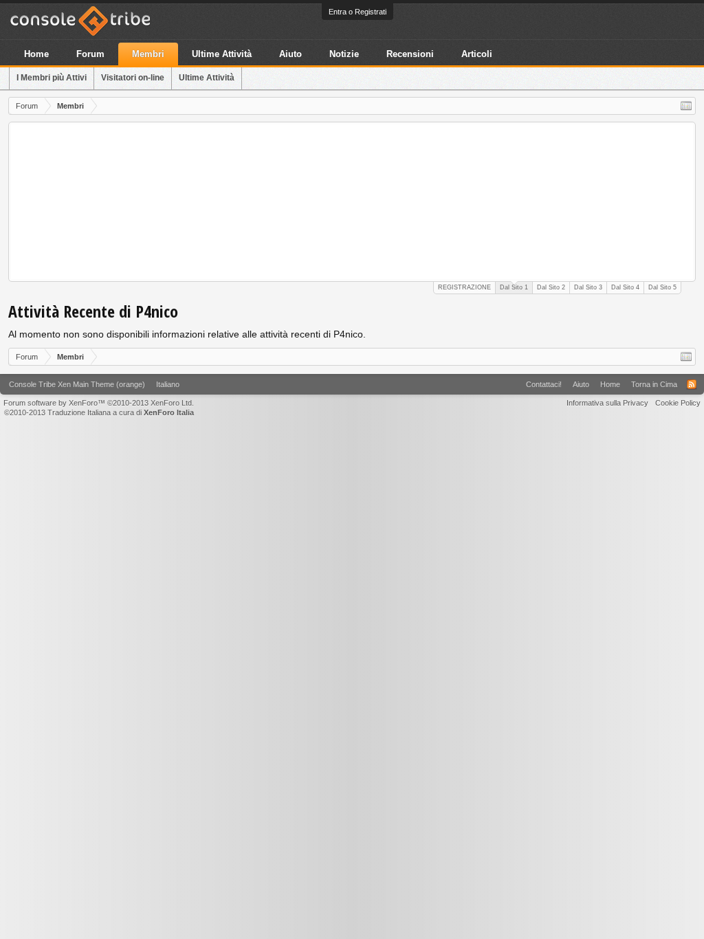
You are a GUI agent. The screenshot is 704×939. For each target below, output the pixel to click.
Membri (148, 54)
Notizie (344, 54)
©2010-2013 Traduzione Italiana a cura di (99, 412)
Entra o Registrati (357, 12)
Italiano (167, 384)
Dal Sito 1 (514, 287)
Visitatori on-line (132, 77)
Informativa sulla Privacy (607, 403)
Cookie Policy (678, 403)
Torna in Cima (654, 384)
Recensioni (410, 54)
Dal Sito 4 (625, 287)
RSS (691, 384)
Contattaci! (544, 384)
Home (36, 54)
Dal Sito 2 (551, 287)
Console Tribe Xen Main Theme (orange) (77, 384)
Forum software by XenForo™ (98, 403)
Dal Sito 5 (662, 287)
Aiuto (290, 54)
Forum (90, 54)
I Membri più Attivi (51, 77)
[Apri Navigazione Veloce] (686, 105)
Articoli (476, 54)
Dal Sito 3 (588, 287)
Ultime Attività (206, 77)
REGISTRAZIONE (464, 287)
